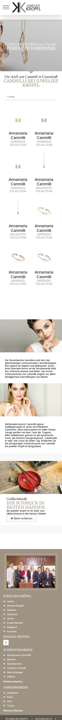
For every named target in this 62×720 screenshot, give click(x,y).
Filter (12, 96)
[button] (31, 97)
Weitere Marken (13, 681)
